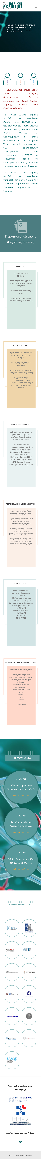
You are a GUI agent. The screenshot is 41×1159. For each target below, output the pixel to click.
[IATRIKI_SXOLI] (12, 990)
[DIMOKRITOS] (29, 923)
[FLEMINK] (29, 1034)
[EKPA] (12, 1034)
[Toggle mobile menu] (36, 7)
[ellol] (12, 1056)
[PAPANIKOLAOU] (29, 968)
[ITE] (29, 946)
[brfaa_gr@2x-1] (12, 923)
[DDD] (29, 1012)
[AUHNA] (12, 1012)
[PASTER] (29, 990)
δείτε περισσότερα (21, 795)
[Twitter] (20, 1142)
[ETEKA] (12, 946)
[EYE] (12, 968)
